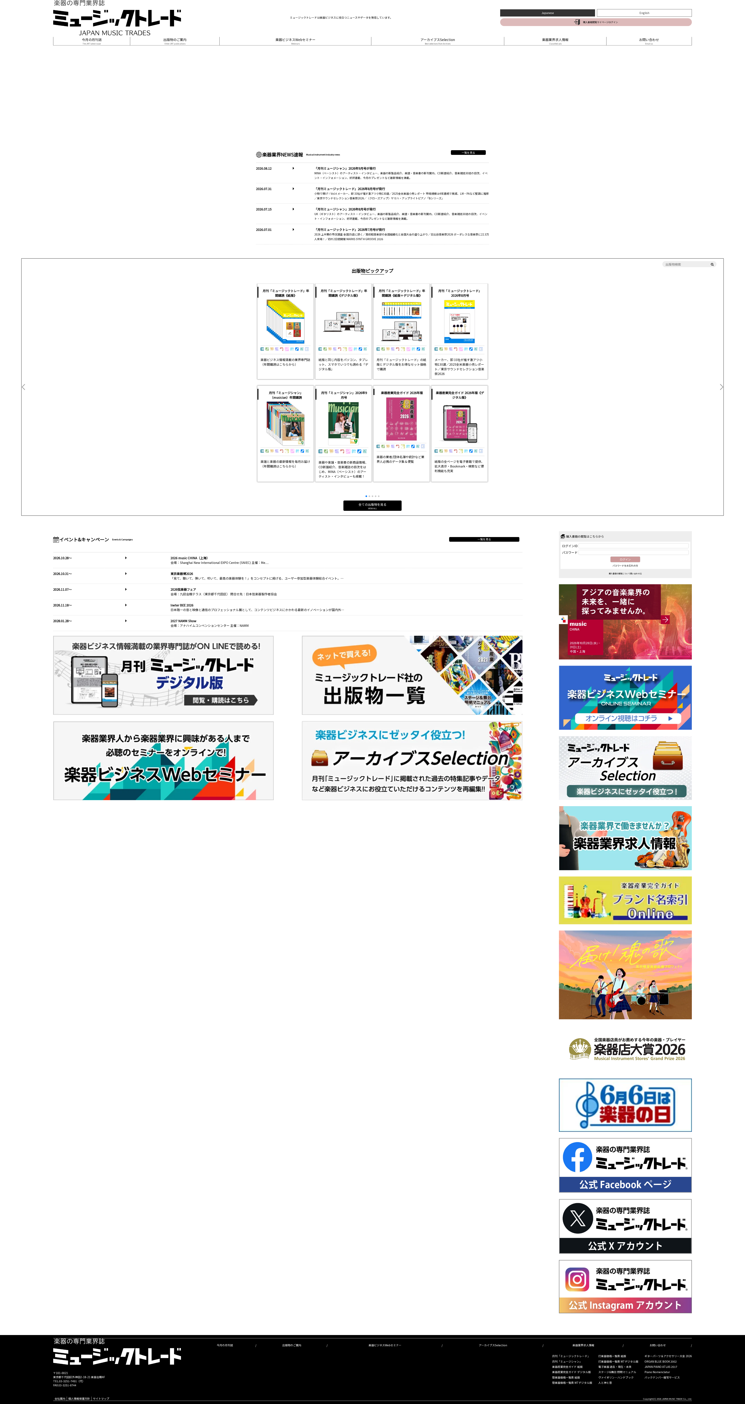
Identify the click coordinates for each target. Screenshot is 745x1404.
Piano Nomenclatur (657, 1372)
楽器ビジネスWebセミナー (295, 41)
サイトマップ (101, 1399)
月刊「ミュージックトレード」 (571, 1356)
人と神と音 (605, 1383)
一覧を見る (468, 152)
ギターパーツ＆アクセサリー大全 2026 (668, 1356)
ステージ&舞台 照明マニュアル (617, 1372)
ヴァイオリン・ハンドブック (616, 1377)
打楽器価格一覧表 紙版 (612, 1356)
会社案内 (60, 1399)
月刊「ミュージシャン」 (567, 1361)
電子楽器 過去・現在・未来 (615, 1367)
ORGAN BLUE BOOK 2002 (661, 1361)
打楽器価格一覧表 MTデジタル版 (618, 1361)
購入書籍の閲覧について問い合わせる (625, 573)
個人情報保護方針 (79, 1399)
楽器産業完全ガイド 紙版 (567, 1367)
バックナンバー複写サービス (662, 1377)
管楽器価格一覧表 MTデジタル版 (572, 1383)
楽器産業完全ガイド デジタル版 (571, 1372)
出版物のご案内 (174, 41)
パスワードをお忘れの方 (625, 565)
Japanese (547, 13)
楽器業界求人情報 (555, 41)
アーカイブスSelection (437, 41)
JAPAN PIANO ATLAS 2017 (661, 1367)
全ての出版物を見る (372, 506)
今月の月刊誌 (92, 41)
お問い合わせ (649, 41)
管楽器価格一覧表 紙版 (566, 1377)
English (644, 13)
